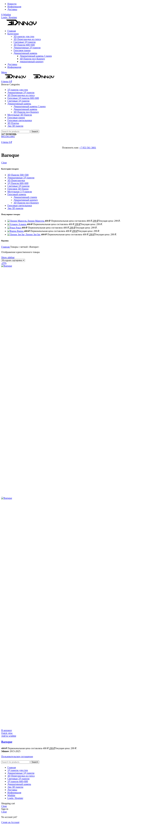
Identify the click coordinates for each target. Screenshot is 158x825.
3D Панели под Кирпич (32, 58)
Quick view (7, 733)
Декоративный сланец (25, 197)
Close (4, 162)
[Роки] (11, 227)
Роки (19, 227)
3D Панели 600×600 (24, 45)
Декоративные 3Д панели (27, 47)
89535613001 (8, 136)
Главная (5, 247)
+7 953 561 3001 (87, 147)
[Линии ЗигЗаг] (16, 234)
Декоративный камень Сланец (36, 56)
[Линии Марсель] (17, 221)
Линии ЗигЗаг (33, 234)
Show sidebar (8, 257)
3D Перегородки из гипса (27, 39)
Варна (20, 231)
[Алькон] (12, 224)
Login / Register (15, 798)
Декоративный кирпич (26, 200)
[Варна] (12, 231)
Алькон (22, 224)
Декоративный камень (25, 53)
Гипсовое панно (22, 50)
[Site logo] (21, 25)
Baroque (6, 741)
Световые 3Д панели (25, 42)
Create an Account (10, 822)
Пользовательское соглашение (17, 756)
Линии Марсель (36, 221)
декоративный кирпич (31, 61)
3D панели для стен (24, 36)
